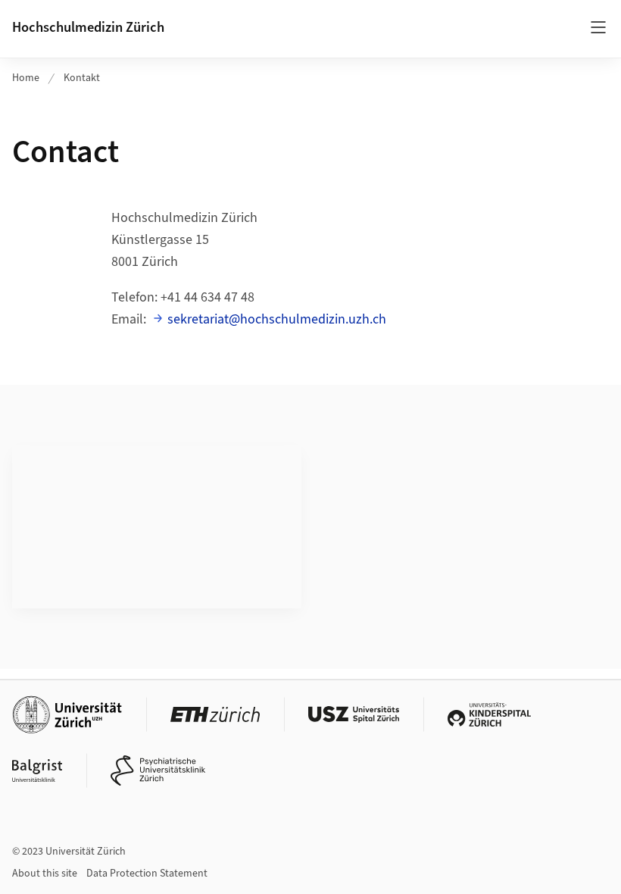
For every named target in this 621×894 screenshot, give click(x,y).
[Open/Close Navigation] (598, 27)
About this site (44, 873)
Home (25, 78)
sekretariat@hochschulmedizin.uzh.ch (276, 319)
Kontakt (82, 78)
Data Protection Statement (147, 873)
